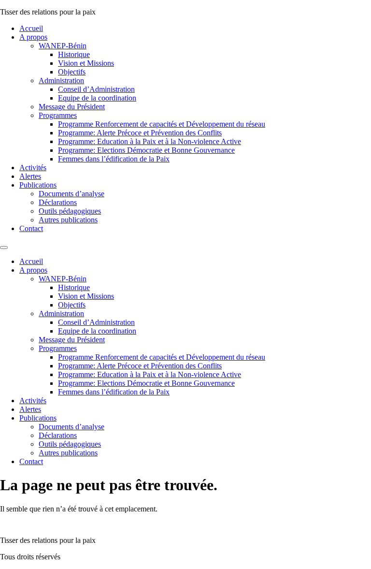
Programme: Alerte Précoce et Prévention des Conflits (140, 133)
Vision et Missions (86, 63)
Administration (61, 80)
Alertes (30, 176)
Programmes (58, 115)
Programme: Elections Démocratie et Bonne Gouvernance (146, 150)
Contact (31, 228)
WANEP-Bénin (62, 46)
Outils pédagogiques (70, 211)
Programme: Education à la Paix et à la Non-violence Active (149, 141)
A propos (33, 37)
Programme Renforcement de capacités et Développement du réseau (161, 124)
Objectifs (72, 72)
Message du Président (72, 106)
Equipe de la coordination (97, 98)
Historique (74, 54)
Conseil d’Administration (96, 89)
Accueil (31, 28)
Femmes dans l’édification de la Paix (114, 159)
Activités (32, 167)
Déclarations (58, 202)
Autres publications (68, 220)
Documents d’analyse (71, 194)
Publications (38, 185)
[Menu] (4, 247)
